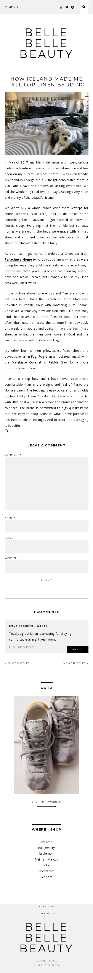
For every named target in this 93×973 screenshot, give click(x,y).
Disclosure (46, 913)
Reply (77, 649)
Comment (13, 455)
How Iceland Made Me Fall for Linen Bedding (46, 82)
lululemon (46, 853)
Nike (46, 865)
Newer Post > (75, 663)
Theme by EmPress (46, 965)
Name (10, 518)
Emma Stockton (22, 626)
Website (11, 558)
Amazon (46, 842)
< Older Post (17, 663)
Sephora (46, 877)
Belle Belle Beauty (46, 43)
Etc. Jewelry (46, 848)
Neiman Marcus (46, 859)
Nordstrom (46, 871)
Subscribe (46, 906)
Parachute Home (18, 259)
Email (10, 538)
